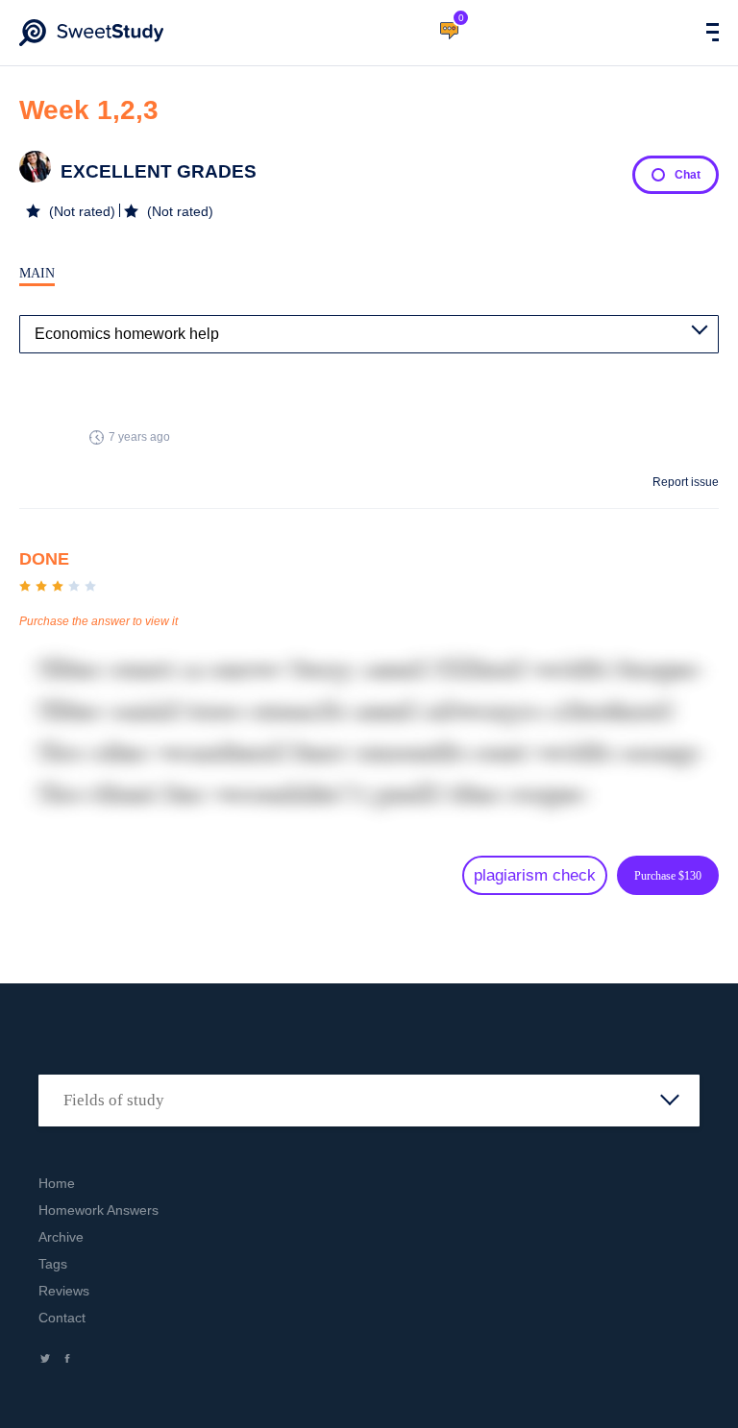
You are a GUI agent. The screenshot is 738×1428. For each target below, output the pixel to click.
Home (56, 1183)
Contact (62, 1317)
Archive (61, 1237)
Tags (52, 1263)
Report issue (685, 482)
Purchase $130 (667, 876)
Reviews (63, 1290)
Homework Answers (98, 1210)
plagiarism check (535, 875)
